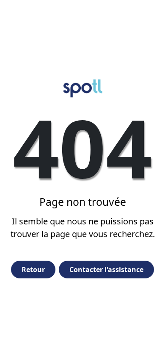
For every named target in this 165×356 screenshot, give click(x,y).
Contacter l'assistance (106, 269)
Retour (33, 269)
